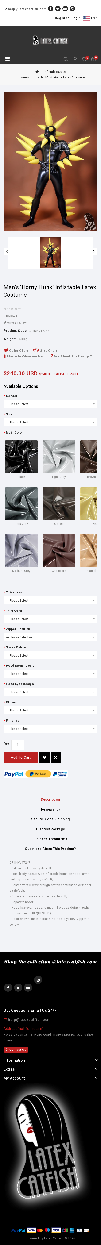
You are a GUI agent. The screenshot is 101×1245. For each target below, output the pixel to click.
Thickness (14, 592)
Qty (6, 744)
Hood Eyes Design (20, 684)
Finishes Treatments (50, 839)
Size (9, 414)
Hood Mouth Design (21, 665)
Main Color (14, 432)
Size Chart (48, 351)
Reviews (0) (50, 809)
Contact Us (17, 1049)
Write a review (16, 322)
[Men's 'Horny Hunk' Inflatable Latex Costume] (50, 161)
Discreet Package (50, 829)
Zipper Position (18, 629)
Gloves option (16, 702)
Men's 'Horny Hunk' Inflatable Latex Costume (53, 77)
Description (50, 799)
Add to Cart (21, 757)
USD (93, 18)
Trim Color (14, 610)
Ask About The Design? (72, 356)
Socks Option (16, 647)
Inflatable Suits (55, 71)
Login (76, 18)
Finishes (12, 720)
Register (62, 18)
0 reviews (10, 316)
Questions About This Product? (50, 849)
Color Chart (18, 351)
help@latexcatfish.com (27, 9)
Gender (12, 396)
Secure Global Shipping (50, 819)
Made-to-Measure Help (25, 356)
